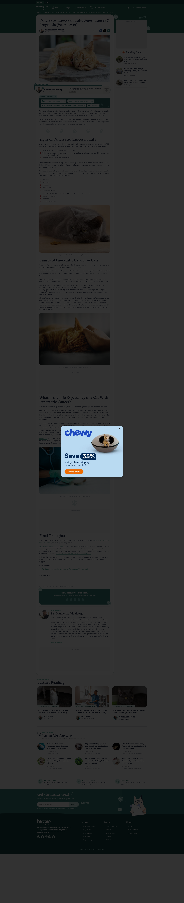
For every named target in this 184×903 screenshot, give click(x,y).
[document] (92, 451)
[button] (120, 429)
